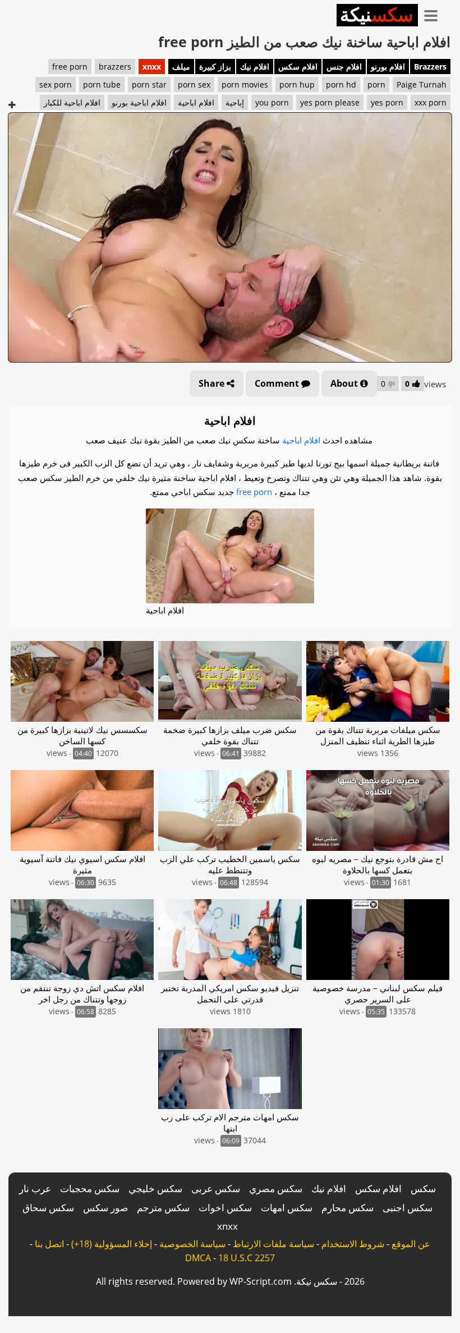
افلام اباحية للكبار (72, 102)
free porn (70, 66)
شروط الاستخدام (352, 1244)
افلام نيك (254, 66)
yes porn (387, 102)
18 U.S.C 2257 (246, 1258)
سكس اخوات (225, 1207)
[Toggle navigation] (435, 13)
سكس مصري (275, 1188)
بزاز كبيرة (215, 66)
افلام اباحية (196, 102)
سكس (423, 1188)
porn (376, 84)
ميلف (181, 66)
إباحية (235, 102)
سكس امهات (286, 1207)
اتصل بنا (49, 1244)
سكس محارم (347, 1207)
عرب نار (35, 1188)
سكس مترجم (163, 1207)
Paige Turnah (422, 84)
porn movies (245, 84)
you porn (272, 102)
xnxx (151, 66)
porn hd (341, 84)
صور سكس (105, 1207)
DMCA (198, 1258)
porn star (149, 84)
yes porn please (330, 102)
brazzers (115, 66)
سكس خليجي (155, 1188)
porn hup (297, 84)
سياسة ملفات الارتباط (273, 1244)
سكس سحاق (48, 1207)
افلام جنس (344, 66)
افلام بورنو (388, 66)
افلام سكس (298, 66)
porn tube (102, 84)
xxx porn (431, 102)
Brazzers (430, 66)
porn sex (194, 84)
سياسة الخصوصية (192, 1244)
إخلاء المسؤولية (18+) (111, 1244)
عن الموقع (411, 1244)
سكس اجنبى (408, 1207)
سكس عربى (215, 1188)
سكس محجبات (89, 1188)
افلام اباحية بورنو (139, 102)
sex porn (55, 84)
